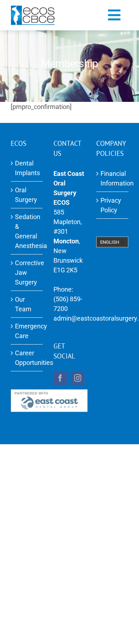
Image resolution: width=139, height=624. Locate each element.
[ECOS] (33, 8)
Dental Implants (27, 168)
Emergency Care (27, 331)
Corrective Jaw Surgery (27, 272)
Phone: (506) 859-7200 (67, 299)
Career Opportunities (27, 357)
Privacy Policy (111, 205)
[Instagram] (77, 378)
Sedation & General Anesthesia (27, 231)
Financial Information (113, 178)
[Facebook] (60, 378)
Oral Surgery (26, 194)
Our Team (23, 304)
